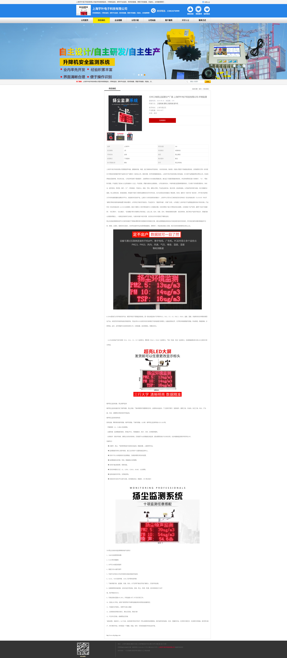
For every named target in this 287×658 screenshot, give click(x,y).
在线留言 (162, 120)
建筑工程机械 (168, 103)
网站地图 (147, 650)
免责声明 (134, 650)
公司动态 (151, 20)
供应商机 (101, 20)
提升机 (175, 103)
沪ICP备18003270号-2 (152, 647)
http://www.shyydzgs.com (113, 635)
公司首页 (84, 20)
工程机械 (160, 103)
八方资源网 (128, 650)
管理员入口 (141, 650)
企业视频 (118, 20)
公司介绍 (135, 20)
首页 (200, 89)
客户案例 (168, 20)
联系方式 (202, 20)
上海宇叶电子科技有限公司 (167, 647)
